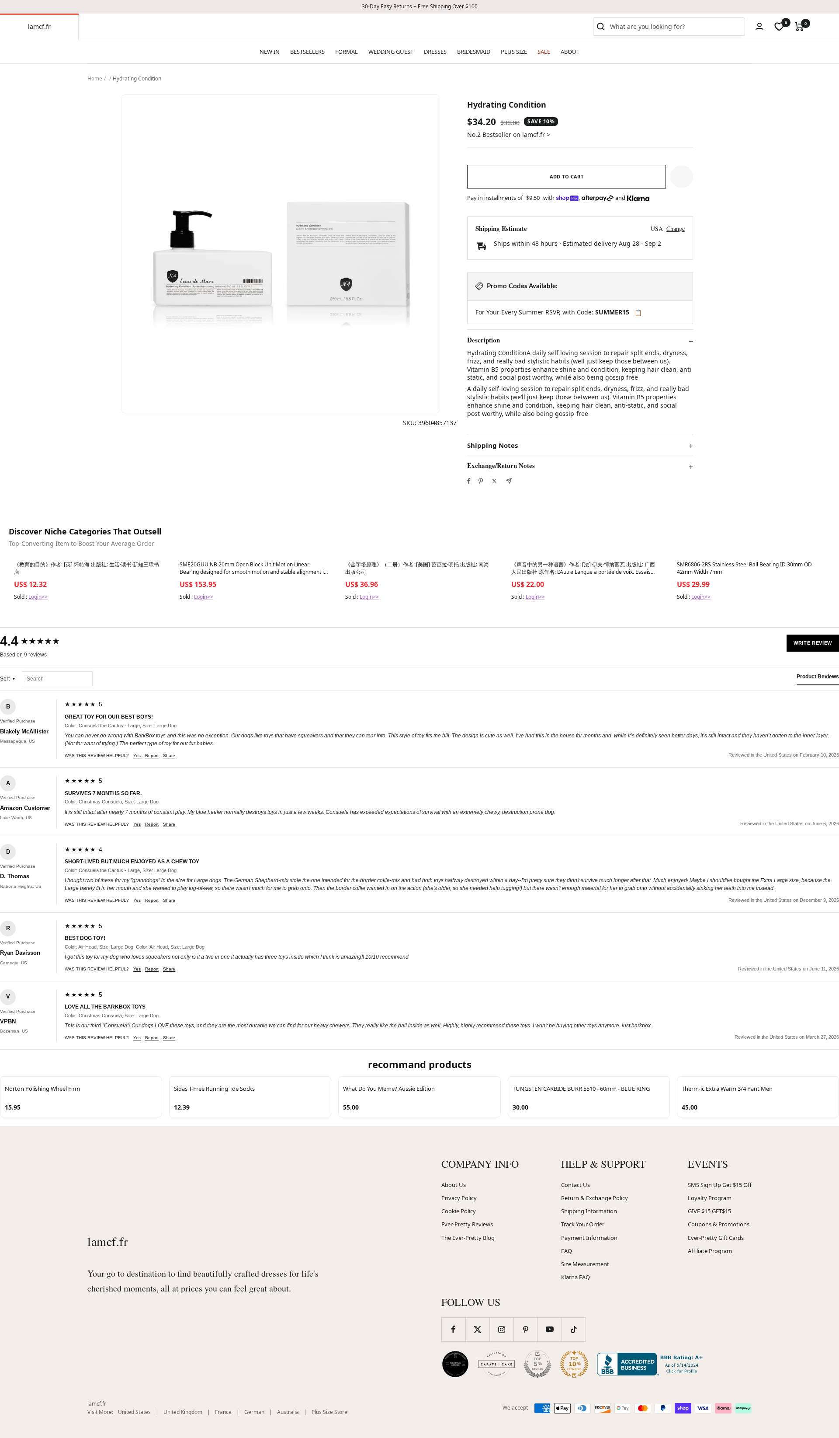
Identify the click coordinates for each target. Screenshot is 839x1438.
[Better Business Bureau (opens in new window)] (651, 1364)
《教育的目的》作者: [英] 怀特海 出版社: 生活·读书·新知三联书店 (86, 568)
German (254, 1412)
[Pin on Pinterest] (480, 481)
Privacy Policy (459, 1198)
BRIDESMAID (473, 52)
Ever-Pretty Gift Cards (716, 1238)
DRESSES (435, 52)
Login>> (38, 596)
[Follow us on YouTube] (549, 1329)
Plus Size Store (329, 1412)
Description (483, 340)
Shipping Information (589, 1211)
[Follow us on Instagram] (501, 1329)
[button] (681, 176)
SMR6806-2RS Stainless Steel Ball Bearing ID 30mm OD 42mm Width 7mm (744, 568)
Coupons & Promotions (718, 1224)
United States (134, 1412)
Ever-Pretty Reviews (467, 1224)
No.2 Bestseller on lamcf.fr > (508, 134)
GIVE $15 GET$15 (709, 1211)
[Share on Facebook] (469, 481)
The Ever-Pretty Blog (468, 1238)
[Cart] (799, 26)
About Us (453, 1185)
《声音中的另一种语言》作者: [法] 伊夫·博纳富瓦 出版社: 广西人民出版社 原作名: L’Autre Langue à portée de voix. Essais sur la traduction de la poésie (583, 568)
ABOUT (570, 52)
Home (94, 78)
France (223, 1412)
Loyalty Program (710, 1198)
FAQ (566, 1251)
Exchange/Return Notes (501, 465)
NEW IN (270, 52)
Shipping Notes (492, 445)
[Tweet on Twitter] (494, 481)
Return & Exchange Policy (594, 1198)
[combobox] (675, 26)
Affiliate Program (710, 1251)
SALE (543, 52)
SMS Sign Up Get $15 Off (720, 1185)
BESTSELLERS (307, 52)
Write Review (813, 643)
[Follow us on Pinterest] (525, 1329)
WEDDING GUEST (390, 52)
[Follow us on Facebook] (453, 1329)
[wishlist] (779, 26)
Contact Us (575, 1185)
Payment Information (589, 1238)
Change (675, 228)
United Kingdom (182, 1412)
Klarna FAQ (575, 1277)
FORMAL (346, 52)
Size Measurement (585, 1264)
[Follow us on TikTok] (574, 1329)
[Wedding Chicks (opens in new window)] (455, 1364)
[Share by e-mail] (509, 481)
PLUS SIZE (514, 52)
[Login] (759, 26)
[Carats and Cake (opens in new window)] (496, 1364)
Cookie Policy (458, 1211)
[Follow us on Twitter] (477, 1329)
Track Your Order (582, 1224)
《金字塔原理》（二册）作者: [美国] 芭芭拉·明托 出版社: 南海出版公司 (417, 568)
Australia (288, 1412)
